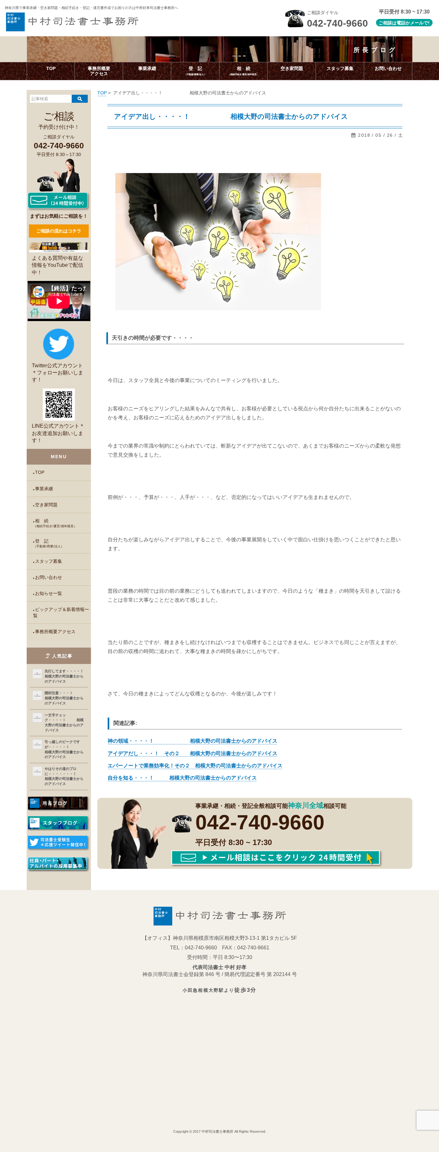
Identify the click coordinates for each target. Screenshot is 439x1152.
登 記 (48, 543)
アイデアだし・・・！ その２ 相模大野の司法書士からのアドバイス (192, 753)
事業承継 (44, 488)
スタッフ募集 (48, 561)
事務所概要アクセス (55, 631)
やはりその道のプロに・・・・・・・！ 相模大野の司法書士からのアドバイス (65, 776)
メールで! (420, 22)
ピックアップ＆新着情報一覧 (61, 612)
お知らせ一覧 (48, 593)
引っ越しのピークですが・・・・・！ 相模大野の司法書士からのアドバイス (64, 749)
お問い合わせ (48, 577)
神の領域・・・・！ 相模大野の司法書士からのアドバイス (192, 741)
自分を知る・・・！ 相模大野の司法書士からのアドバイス (182, 778)
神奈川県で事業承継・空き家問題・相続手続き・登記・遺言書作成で (91, 8)
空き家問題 (46, 504)
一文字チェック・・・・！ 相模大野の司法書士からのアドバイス (64, 722)
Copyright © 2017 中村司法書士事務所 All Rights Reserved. (219, 1131)
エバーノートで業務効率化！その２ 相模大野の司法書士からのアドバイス (195, 765)
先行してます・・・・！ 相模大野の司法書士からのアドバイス (65, 676)
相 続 (55, 523)
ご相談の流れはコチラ (58, 230)
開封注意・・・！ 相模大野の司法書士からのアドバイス (65, 698)
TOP (39, 472)
